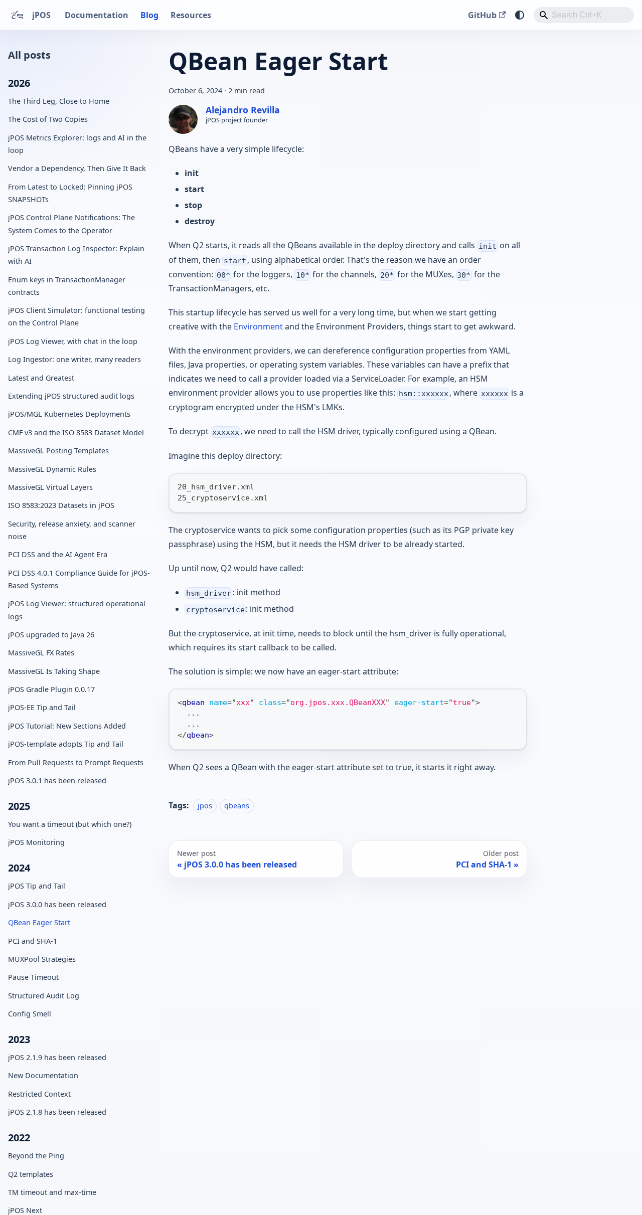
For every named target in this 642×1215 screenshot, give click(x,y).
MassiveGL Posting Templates (58, 450)
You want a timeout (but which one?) (69, 824)
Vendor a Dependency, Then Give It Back (77, 168)
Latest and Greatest (41, 377)
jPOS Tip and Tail (36, 886)
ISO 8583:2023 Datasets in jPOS (61, 505)
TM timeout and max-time (52, 1192)
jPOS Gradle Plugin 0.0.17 (51, 689)
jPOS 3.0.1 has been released (57, 780)
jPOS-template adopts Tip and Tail (65, 744)
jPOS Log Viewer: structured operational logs (76, 610)
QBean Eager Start (39, 922)
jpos (205, 805)
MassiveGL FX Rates (41, 652)
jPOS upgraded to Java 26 (51, 634)
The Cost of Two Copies (48, 119)
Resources (191, 15)
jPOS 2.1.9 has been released (57, 1057)
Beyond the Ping (36, 1155)
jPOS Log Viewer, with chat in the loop (72, 341)
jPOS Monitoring (36, 842)
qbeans (236, 805)
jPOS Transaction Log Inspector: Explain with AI (76, 255)
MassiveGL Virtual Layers (50, 487)
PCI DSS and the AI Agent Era (57, 554)
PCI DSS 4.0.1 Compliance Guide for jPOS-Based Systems (79, 579)
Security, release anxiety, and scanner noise (71, 529)
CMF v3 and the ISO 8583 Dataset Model (76, 432)
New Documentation (43, 1075)
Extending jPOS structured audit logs (71, 396)
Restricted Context (39, 1094)
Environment (258, 326)
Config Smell (29, 1013)
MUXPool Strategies (42, 959)
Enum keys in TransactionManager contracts (66, 285)
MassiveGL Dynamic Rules (52, 468)
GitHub (482, 15)
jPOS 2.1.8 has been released (57, 1112)
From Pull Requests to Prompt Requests (75, 762)
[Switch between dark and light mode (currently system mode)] (520, 15)
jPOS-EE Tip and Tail (42, 707)
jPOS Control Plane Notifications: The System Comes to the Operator (71, 224)
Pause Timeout (33, 977)
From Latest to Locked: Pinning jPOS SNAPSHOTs (70, 193)
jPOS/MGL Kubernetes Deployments (69, 414)
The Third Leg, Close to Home (58, 101)
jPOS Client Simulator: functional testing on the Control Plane (76, 316)
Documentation (96, 15)
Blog (149, 15)
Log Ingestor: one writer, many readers (74, 359)
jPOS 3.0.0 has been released (57, 904)
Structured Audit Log (43, 995)
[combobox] (584, 15)
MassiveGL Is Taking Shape (54, 670)
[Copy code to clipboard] (514, 485)
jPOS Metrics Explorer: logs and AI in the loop (77, 144)
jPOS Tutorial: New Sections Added (67, 726)
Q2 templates (30, 1173)
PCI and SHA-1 (32, 940)
